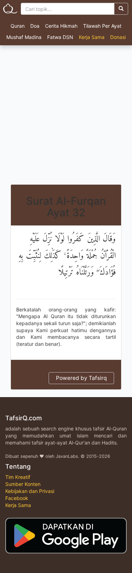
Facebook (16, 498)
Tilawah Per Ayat (102, 26)
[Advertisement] (66, 115)
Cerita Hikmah (61, 26)
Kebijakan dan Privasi (29, 491)
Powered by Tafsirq (81, 378)
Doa (34, 26)
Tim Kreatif (17, 477)
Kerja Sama (92, 37)
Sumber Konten (22, 484)
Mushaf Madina (24, 37)
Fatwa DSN (60, 37)
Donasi (118, 37)
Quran (18, 26)
